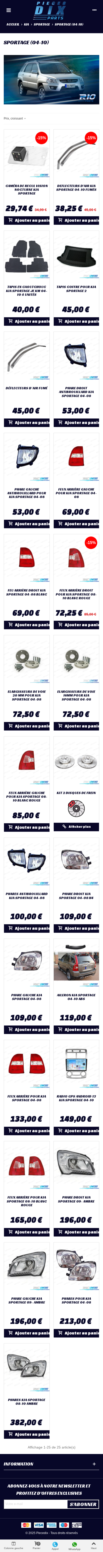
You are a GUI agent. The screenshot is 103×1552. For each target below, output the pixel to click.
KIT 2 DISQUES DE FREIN (76, 793)
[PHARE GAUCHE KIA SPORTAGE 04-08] (27, 964)
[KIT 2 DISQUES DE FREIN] (76, 762)
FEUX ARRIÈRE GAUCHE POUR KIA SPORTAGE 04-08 (76, 493)
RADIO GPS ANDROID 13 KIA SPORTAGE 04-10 (76, 1098)
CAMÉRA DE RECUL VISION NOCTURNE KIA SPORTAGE (27, 190)
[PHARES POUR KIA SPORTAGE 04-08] (76, 1268)
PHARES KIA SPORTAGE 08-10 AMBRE (26, 1402)
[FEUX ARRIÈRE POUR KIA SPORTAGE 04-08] (27, 1066)
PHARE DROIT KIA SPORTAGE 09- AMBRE (76, 1199)
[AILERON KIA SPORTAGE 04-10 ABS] (76, 964)
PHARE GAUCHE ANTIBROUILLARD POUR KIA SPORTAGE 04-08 (26, 493)
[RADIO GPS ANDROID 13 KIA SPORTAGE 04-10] (76, 1066)
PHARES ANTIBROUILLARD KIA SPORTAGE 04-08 (27, 896)
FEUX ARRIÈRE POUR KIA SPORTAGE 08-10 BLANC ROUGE (27, 1201)
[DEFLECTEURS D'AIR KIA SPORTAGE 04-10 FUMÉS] (76, 155)
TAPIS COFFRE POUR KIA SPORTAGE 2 (76, 289)
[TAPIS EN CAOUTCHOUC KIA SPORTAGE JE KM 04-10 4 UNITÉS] (27, 256)
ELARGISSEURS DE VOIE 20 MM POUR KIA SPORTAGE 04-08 (27, 695)
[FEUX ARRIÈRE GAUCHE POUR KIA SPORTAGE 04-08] (76, 459)
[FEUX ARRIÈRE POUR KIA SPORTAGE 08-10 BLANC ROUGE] (27, 1167)
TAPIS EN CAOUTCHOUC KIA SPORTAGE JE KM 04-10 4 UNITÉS (26, 290)
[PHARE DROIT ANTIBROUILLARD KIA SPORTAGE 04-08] (76, 358)
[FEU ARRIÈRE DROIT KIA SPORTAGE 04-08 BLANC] (27, 560)
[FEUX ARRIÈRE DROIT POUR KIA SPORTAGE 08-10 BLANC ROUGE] (76, 560)
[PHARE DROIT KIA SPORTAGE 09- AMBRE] (76, 1167)
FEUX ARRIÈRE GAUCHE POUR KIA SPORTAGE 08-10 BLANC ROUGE (26, 796)
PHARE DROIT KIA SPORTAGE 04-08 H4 (76, 896)
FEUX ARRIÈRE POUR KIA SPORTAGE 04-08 (27, 1098)
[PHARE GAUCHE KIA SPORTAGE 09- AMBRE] (27, 1268)
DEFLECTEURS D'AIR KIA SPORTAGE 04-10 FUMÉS (76, 188)
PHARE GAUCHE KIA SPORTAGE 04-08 (26, 997)
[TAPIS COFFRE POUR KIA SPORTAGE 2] (76, 256)
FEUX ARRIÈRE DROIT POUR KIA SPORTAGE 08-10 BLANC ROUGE (76, 594)
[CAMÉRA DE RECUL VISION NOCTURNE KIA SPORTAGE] (27, 155)
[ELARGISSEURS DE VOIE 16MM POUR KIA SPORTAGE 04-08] (76, 661)
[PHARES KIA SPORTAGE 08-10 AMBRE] (27, 1369)
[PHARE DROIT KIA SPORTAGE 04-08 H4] (76, 864)
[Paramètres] (94, 10)
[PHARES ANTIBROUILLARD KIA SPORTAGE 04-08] (27, 864)
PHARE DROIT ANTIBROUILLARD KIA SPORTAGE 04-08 (76, 392)
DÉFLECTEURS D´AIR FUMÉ (27, 388)
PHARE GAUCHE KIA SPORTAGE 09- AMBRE (26, 1300)
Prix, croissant (14, 118)
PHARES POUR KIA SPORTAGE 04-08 (76, 1300)
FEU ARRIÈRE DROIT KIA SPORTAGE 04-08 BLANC (26, 592)
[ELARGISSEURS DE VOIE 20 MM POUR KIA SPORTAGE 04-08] (27, 661)
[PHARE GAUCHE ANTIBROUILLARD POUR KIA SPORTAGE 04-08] (27, 459)
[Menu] (8, 10)
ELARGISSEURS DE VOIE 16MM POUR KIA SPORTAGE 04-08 (76, 695)
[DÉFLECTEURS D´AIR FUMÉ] (27, 358)
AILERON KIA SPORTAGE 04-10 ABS (76, 997)
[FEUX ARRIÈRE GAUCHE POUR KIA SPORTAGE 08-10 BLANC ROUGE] (27, 762)
